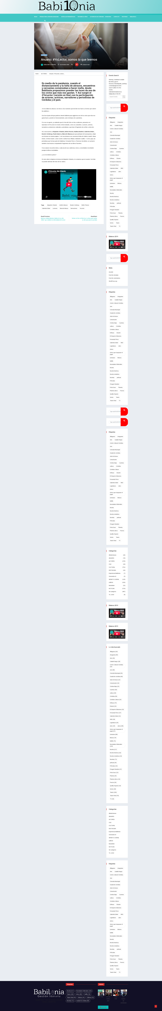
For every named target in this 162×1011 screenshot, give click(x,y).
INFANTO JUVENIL (114, 579)
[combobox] (117, 96)
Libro (119, 171)
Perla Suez (113, 213)
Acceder (111, 272)
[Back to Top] (156, 1006)
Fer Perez (124, 16)
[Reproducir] (111, 247)
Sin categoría (112, 591)
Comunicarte (113, 145)
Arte (111, 125)
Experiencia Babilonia (114, 573)
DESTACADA (112, 570)
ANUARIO (111, 558)
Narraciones (74, 208)
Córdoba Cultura (114, 155)
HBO (122, 168)
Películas (112, 206)
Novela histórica (114, 196)
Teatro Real (113, 226)
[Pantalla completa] (124, 247)
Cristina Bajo (113, 148)
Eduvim (118, 158)
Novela (112, 193)
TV (119, 226)
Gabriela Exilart (46, 208)
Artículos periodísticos (68, 16)
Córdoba (118, 151)
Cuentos (121, 148)
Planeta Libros (114, 216)
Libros (111, 175)
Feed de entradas (113, 275)
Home (37, 73)
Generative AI (112, 576)
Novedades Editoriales (116, 190)
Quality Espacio (114, 219)
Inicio (35, 16)
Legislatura (113, 171)
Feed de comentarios (114, 278)
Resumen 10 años (82, 16)
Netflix (111, 186)
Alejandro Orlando (52, 205)
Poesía (122, 216)
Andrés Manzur (63, 205)
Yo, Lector (111, 594)
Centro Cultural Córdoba (116, 128)
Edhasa (112, 158)
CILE (110, 564)
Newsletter (112, 585)
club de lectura (114, 142)
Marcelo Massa (64, 208)
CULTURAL (112, 567)
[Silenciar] (122, 247)
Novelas (112, 203)
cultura (112, 151)
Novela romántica (114, 200)
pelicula (119, 203)
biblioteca (133, 16)
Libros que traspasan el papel (116, 179)
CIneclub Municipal (115, 135)
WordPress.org (113, 281)
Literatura (112, 183)
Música (119, 183)
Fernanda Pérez (114, 165)
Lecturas (55, 208)
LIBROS (111, 582)
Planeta (120, 213)
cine (111, 132)
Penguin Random (114, 209)
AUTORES (44, 55)
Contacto (116, 16)
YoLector (82, 208)
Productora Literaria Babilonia (49, 16)
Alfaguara (112, 122)
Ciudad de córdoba (115, 138)
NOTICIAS (111, 588)
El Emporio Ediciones (115, 161)
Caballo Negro (118, 125)
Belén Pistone (85, 205)
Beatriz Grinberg (74, 205)
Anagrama (120, 122)
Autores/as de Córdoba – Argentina (100, 16)
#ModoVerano (112, 555)
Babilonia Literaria (50, 64)
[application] (117, 244)
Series (111, 223)
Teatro (117, 223)
